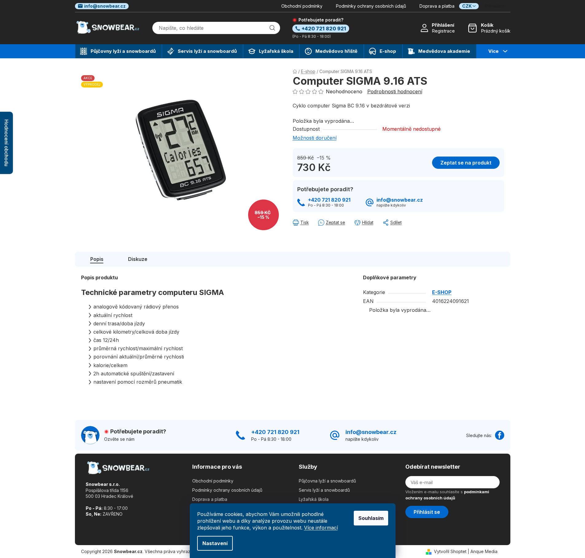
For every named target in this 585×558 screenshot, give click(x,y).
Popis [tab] (96, 259)
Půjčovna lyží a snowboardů (327, 480)
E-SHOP (441, 292)
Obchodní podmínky (301, 6)
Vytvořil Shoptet (450, 551)
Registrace (443, 31)
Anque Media (483, 551)
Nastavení (215, 543)
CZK (467, 6)
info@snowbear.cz (105, 6)
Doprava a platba (436, 6)
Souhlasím (371, 518)
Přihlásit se (427, 512)
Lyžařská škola (314, 499)
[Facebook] (499, 435)
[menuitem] (118, 51)
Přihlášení (443, 25)
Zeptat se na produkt (465, 163)
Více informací (321, 528)
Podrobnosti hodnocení (394, 91)
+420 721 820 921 (329, 200)
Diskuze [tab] (137, 259)
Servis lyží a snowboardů (324, 490)
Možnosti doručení (315, 138)
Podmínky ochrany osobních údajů (371, 6)
